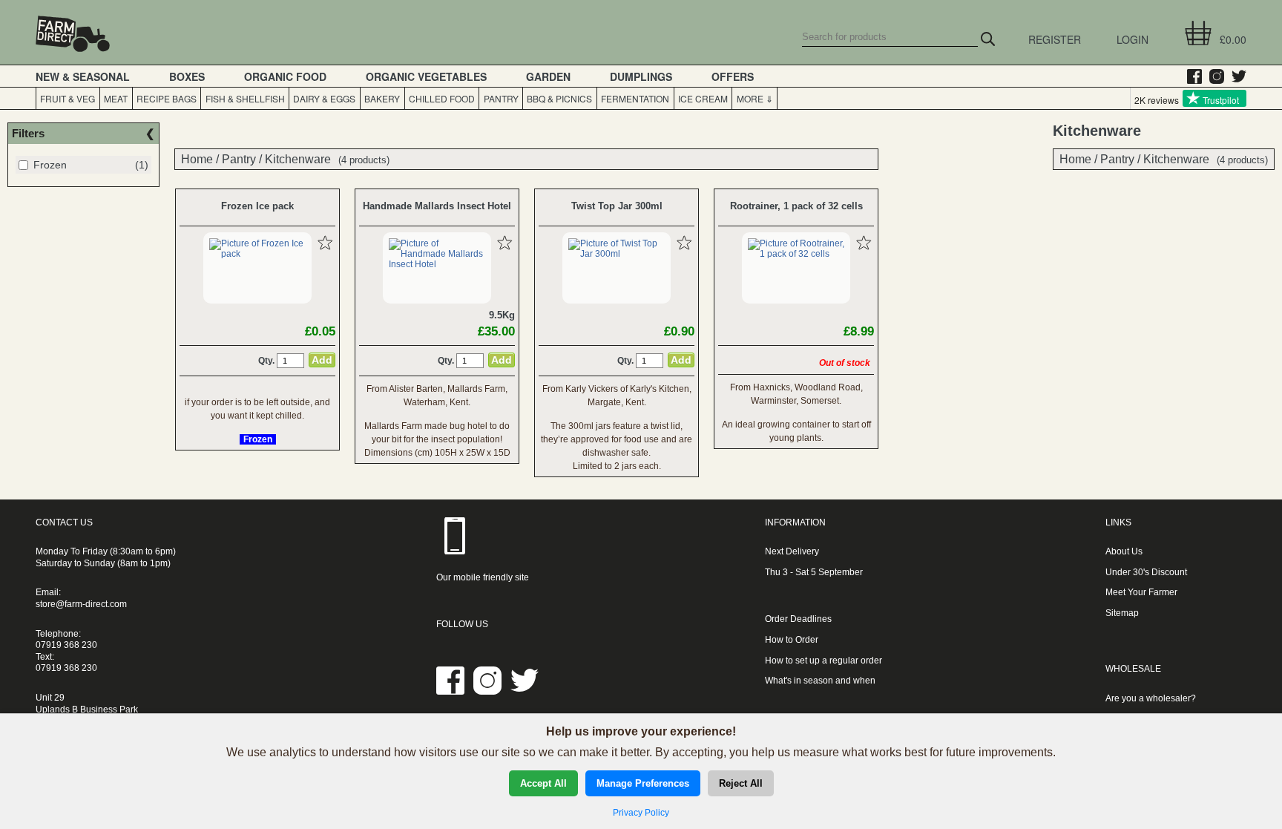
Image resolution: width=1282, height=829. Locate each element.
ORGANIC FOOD (285, 76)
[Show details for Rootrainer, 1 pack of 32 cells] (796, 254)
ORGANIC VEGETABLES (426, 76)
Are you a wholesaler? (1150, 698)
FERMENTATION (635, 98)
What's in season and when (820, 680)
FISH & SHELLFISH (245, 98)
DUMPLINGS (641, 76)
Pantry (1117, 159)
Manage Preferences (642, 783)
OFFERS (732, 76)
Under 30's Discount (1146, 572)
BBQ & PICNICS (559, 98)
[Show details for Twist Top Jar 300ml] (616, 254)
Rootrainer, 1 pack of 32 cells (796, 206)
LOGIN (1132, 39)
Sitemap (1122, 613)
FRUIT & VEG (67, 98)
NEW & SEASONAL (83, 76)
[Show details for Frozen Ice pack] (257, 254)
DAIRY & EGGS (324, 98)
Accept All (543, 783)
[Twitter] (1235, 76)
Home (1075, 159)
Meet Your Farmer (1141, 592)
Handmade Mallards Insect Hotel (437, 206)
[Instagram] (1213, 76)
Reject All (741, 783)
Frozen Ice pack (257, 206)
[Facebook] (1191, 76)
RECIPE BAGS (167, 98)
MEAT (116, 98)
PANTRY (501, 98)
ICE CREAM (703, 98)
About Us (1124, 551)
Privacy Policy (641, 812)
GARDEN (548, 76)
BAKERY (382, 98)
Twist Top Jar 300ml (617, 206)
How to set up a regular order (823, 660)
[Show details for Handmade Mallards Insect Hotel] (437, 264)
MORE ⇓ (755, 98)
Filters (28, 133)
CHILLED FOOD (442, 98)
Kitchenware (1176, 159)
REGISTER (1054, 39)
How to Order (791, 640)
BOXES (187, 76)
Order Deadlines (798, 619)
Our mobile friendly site (482, 577)
